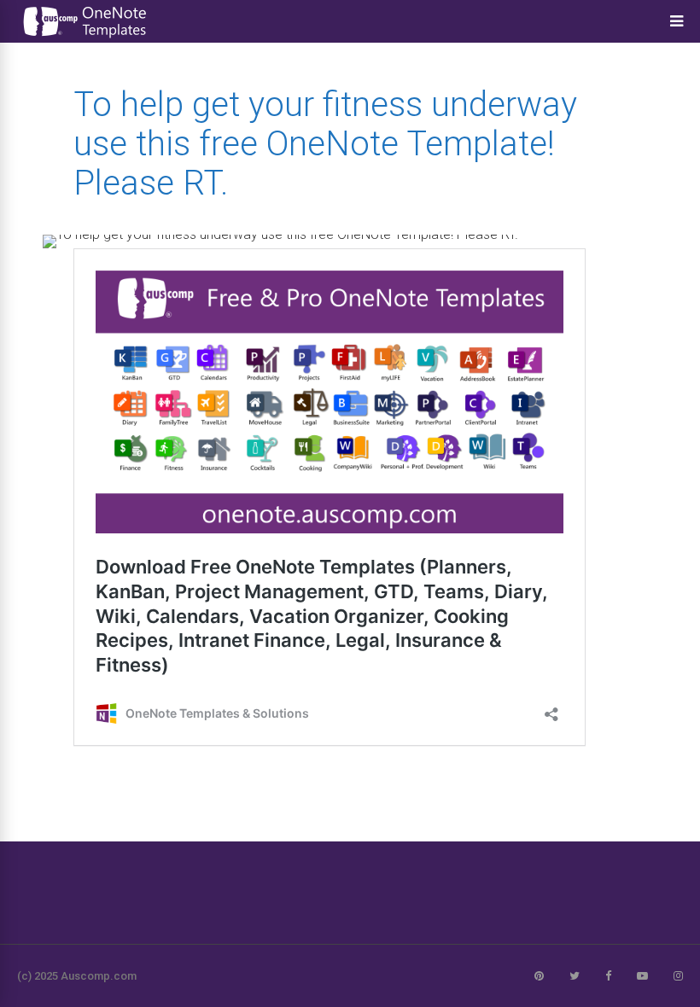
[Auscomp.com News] (85, 38)
